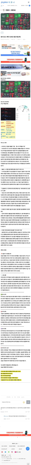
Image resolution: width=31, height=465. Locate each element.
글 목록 (9, 397)
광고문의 (20, 449)
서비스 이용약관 (4, 446)
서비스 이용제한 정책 (21, 446)
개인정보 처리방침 (12, 446)
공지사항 (13, 449)
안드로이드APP (4, 449)
